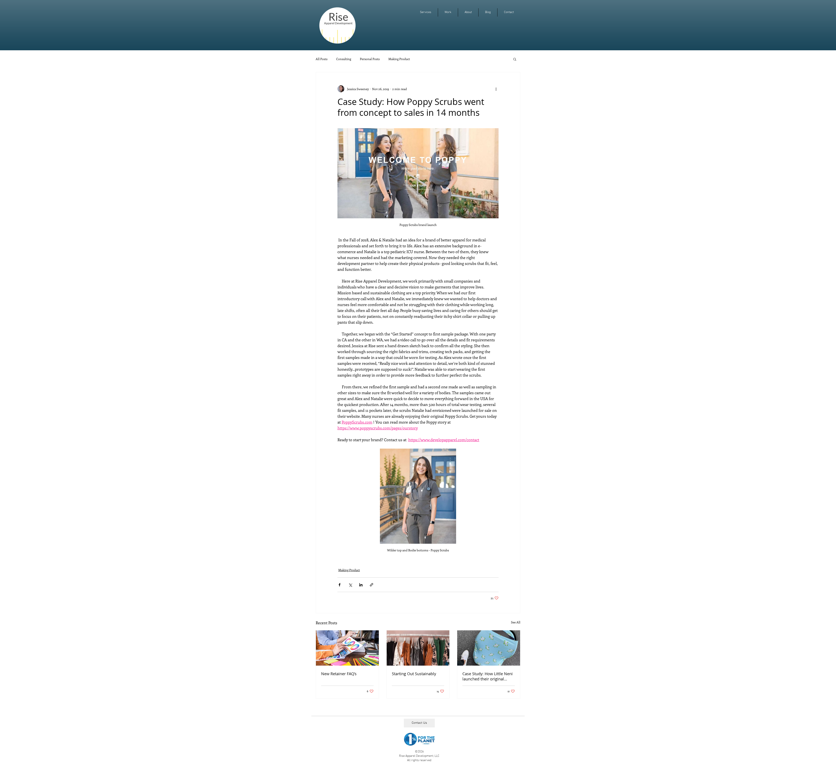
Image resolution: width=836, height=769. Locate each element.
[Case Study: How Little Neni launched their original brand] (488, 648)
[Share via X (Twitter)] (350, 585)
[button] (515, 59)
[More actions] (496, 88)
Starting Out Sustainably (414, 673)
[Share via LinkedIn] (361, 585)
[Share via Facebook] (339, 585)
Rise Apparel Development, (417, 756)
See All (515, 622)
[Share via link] (371, 585)
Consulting (343, 59)
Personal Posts (370, 59)
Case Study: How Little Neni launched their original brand (487, 676)
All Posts (321, 59)
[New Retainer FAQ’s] (347, 648)
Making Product (399, 59)
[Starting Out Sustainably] (418, 648)
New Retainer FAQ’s (339, 673)
